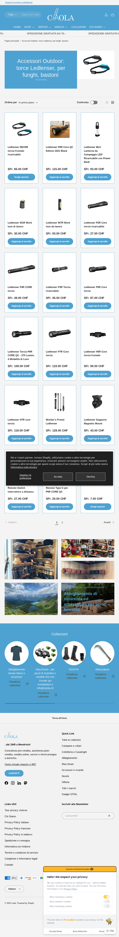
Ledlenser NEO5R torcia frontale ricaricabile (18, 151)
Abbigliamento (69, 758)
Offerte (65, 782)
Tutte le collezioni (71, 740)
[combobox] (23, 15)
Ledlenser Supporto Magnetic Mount (95, 421)
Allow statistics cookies (60, 901)
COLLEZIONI (78, 27)
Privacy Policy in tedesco (18, 834)
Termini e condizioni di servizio (21, 852)
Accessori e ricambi (72, 770)
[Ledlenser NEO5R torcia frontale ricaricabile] (21, 129)
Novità (65, 776)
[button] (112, 15)
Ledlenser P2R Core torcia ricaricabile (95, 224)
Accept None (55, 931)
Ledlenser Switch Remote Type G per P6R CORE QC (57, 488)
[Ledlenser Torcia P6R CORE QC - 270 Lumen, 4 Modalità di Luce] (21, 334)
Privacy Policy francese (17, 828)
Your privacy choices (16, 810)
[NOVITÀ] (74, 653)
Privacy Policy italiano (17, 822)
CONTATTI (14, 773)
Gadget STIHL (69, 794)
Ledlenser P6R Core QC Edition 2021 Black (59, 149)
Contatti (9, 864)
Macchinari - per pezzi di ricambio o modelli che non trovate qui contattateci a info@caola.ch (45, 679)
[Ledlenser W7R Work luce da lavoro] (59, 205)
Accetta (58, 476)
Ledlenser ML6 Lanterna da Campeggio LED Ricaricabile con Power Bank (97, 154)
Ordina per (11, 102)
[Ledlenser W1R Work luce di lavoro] (21, 205)
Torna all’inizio (59, 718)
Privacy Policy (70, 889)
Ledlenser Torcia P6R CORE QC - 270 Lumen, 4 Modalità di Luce (21, 355)
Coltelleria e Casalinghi (74, 752)
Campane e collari (71, 745)
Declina (91, 476)
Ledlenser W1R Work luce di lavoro (20, 224)
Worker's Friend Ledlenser (55, 421)
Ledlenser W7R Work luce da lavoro (58, 224)
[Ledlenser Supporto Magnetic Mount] (97, 402)
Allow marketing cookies (60, 906)
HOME (17, 27)
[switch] (106, 897)
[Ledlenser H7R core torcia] (21, 402)
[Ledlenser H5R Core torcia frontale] (97, 334)
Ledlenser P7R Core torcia (57, 353)
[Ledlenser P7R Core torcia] (59, 334)
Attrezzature (102, 669)
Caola (13, 903)
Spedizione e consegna (17, 840)
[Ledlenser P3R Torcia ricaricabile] (59, 269)
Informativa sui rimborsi (17, 846)
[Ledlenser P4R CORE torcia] (21, 269)
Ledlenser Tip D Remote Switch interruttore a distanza (21, 488)
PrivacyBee (69, 919)
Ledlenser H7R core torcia (19, 421)
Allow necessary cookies (60, 897)
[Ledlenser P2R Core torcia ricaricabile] (97, 205)
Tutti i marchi (69, 788)
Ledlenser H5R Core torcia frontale (95, 353)
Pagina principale (12, 41)
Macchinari (68, 764)
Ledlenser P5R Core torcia (95, 289)
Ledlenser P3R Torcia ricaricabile (58, 289)
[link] (29, 522)
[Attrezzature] (102, 653)
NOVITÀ (74, 669)
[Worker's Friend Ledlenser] (59, 402)
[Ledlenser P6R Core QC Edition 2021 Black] (59, 129)
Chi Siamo (10, 816)
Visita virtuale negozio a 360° (20, 764)
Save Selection (80, 931)
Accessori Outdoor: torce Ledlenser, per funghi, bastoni (45, 41)
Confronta (83, 102)
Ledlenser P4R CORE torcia (20, 289)
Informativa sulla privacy (24, 467)
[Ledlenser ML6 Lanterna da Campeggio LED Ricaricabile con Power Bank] (97, 129)
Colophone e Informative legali (21, 858)
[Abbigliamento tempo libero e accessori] (17, 653)
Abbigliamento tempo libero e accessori (16, 673)
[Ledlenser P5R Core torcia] (97, 269)
